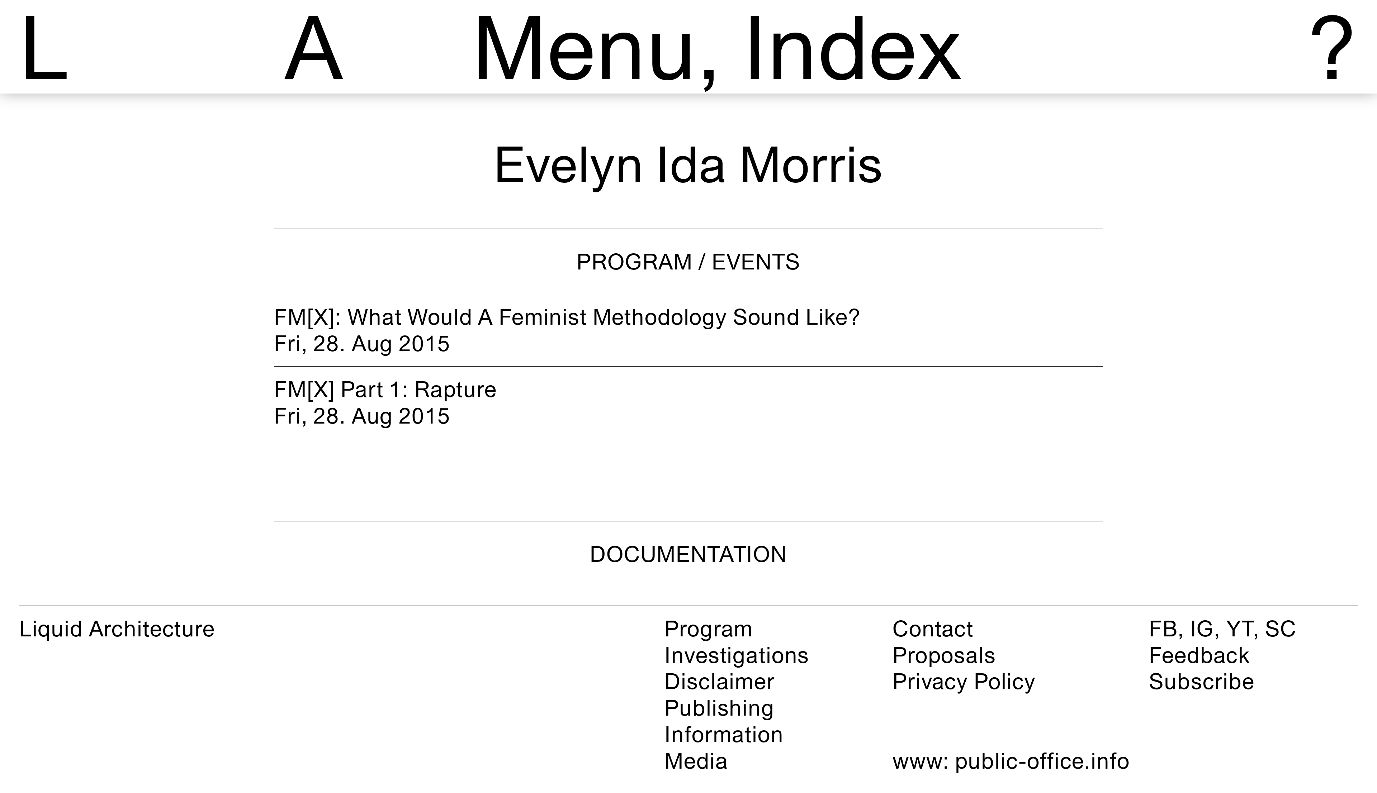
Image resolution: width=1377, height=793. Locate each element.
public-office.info (1042, 760)
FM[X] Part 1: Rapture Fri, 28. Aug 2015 (385, 402)
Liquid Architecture (117, 628)
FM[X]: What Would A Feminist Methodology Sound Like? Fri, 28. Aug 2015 (567, 330)
